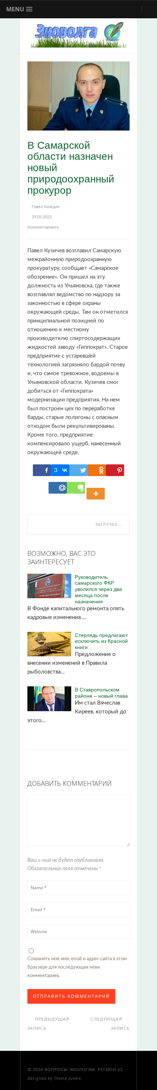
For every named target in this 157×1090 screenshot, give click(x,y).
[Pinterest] (115, 470)
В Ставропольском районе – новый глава (101, 692)
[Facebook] (42, 470)
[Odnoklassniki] (97, 470)
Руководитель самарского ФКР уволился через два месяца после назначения (98, 589)
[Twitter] (78, 470)
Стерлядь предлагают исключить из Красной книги (101, 641)
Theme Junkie (67, 1078)
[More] (96, 487)
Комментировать (43, 227)
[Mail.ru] (58, 488)
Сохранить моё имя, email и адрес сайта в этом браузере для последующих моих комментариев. (77, 967)
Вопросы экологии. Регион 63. (84, 1070)
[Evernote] (76, 488)
